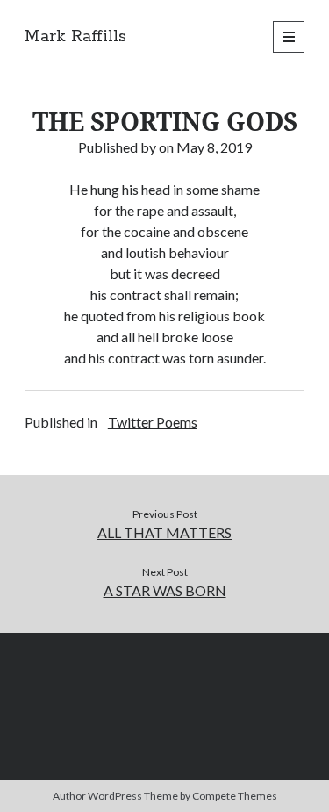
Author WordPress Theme (115, 795)
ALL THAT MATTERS (164, 532)
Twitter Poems (152, 421)
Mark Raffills (75, 36)
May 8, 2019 (214, 147)
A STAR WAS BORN (165, 590)
